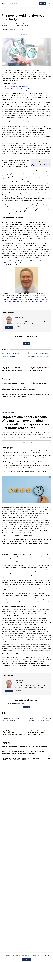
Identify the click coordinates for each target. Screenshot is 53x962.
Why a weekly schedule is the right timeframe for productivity (18, 88)
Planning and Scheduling (8, 11)
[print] (50, 34)
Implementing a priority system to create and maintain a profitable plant (20, 90)
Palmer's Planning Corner (8, 412)
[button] (3, 3)
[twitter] (26, 34)
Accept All (26, 959)
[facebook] (21, 34)
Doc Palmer (5, 29)
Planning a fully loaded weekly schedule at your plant (16, 86)
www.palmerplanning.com (11, 301)
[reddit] (29, 34)
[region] (26, 957)
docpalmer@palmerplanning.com (38, 301)
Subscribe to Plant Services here (11, 262)
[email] (31, 34)
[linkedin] (24, 34)
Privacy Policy (46, 955)
